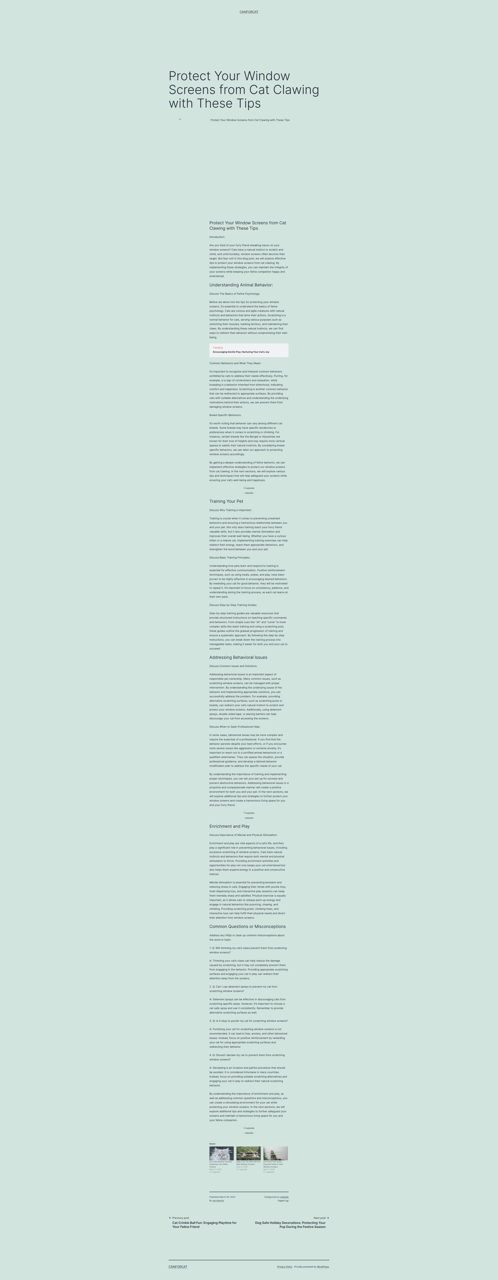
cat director (218, 1200)
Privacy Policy (284, 1266)
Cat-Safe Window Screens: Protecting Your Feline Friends (220, 1164)
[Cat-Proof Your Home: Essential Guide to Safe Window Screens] (275, 1153)
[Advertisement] (249, 45)
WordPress (323, 1266)
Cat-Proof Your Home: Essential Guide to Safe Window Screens (273, 1164)
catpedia (284, 1197)
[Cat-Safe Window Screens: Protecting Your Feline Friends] (221, 1153)
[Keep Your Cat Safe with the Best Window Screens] (248, 1153)
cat (287, 1200)
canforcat (249, 12)
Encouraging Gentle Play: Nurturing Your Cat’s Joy (241, 352)
